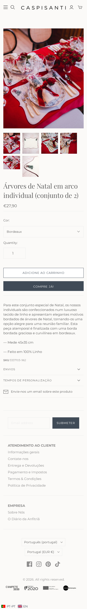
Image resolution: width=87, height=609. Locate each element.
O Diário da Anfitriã (24, 519)
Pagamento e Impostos (27, 472)
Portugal (40, 552)
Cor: (6, 220)
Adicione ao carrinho (43, 273)
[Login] (71, 7)
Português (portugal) (40, 542)
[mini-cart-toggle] (80, 7)
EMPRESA (16, 506)
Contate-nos (18, 459)
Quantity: (10, 243)
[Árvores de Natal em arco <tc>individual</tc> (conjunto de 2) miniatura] (11, 143)
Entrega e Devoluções (26, 465)
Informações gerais (23, 452)
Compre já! (43, 286)
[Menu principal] (5, 7)
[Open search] (12, 7)
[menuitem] (22, 606)
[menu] (14, 606)
